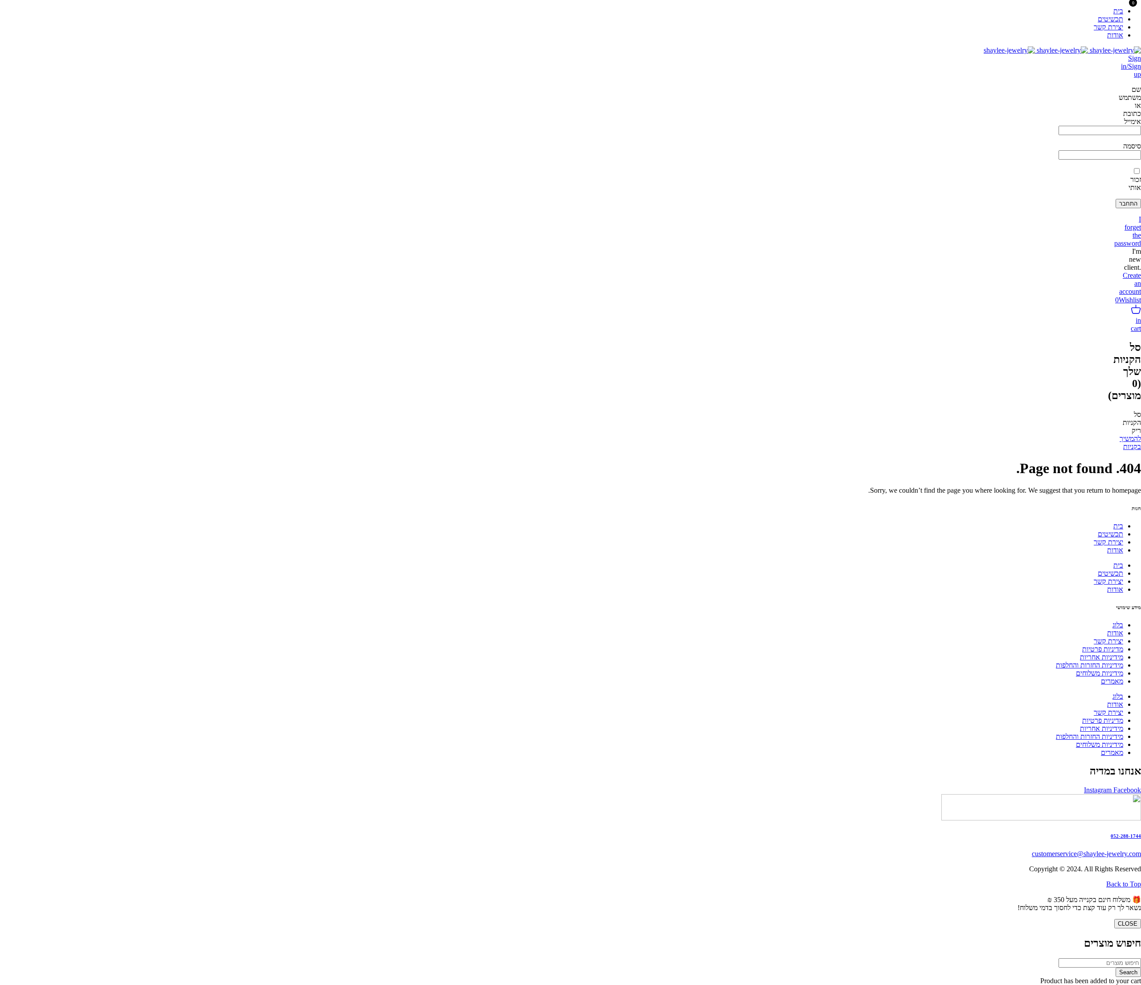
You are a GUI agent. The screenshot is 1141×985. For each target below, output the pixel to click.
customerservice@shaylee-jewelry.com (1086, 853)
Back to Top (1123, 884)
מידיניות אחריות (1101, 657)
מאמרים (1112, 681)
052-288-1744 (1126, 836)
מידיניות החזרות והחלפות (1089, 665)
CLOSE (1127, 923)
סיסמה (1132, 146)
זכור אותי (1135, 183)
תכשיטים (1110, 534)
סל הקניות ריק (1132, 422)
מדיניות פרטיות (1102, 649)
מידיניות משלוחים (1099, 673)
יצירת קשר (1108, 542)
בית (1118, 526)
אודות (1115, 550)
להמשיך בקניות (1130, 442)
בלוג (1117, 625)
